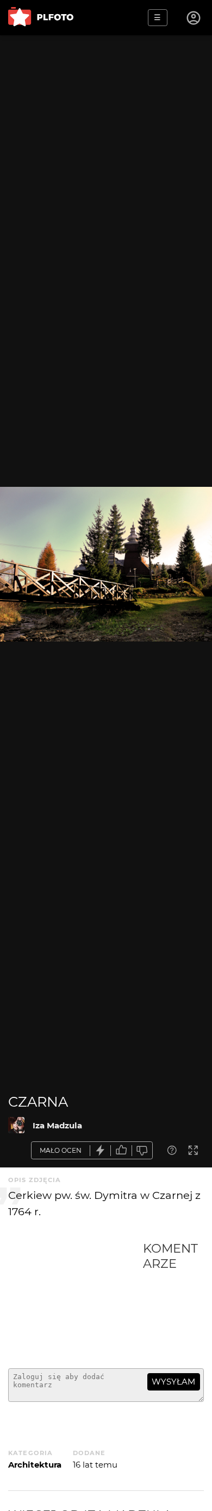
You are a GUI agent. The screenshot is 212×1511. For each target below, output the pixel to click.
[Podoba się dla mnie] (121, 1150)
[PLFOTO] (41, 18)
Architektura (34, 1464)
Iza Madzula (57, 1125)
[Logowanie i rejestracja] (194, 18)
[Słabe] (142, 1150)
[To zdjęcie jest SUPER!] (100, 1150)
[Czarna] (16, 1125)
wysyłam (173, 1381)
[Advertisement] (75, 1300)
